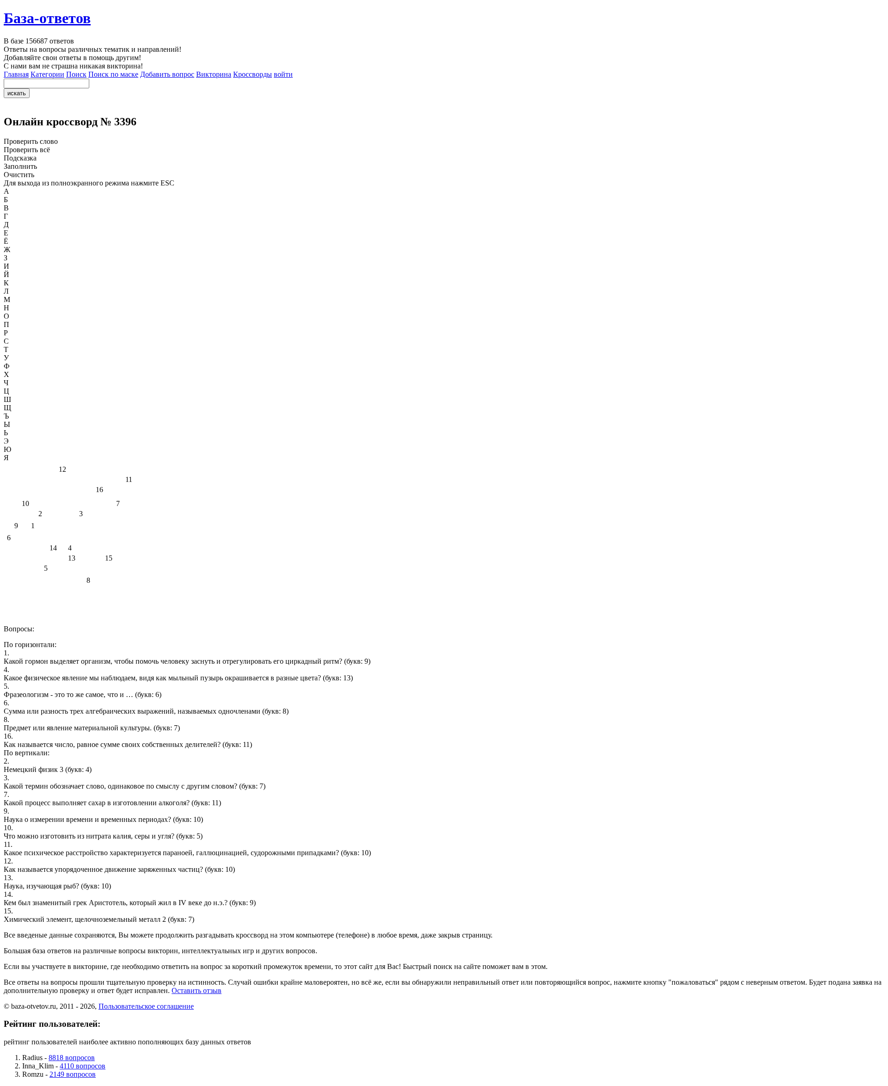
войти (283, 74)
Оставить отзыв (197, 990)
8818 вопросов (72, 1057)
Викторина (213, 74)
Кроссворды (252, 74)
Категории (47, 74)
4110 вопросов (82, 1066)
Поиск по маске (113, 74)
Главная (16, 74)
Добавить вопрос (167, 74)
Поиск (76, 74)
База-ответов (47, 18)
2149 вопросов (72, 1074)
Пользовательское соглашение (146, 1006)
